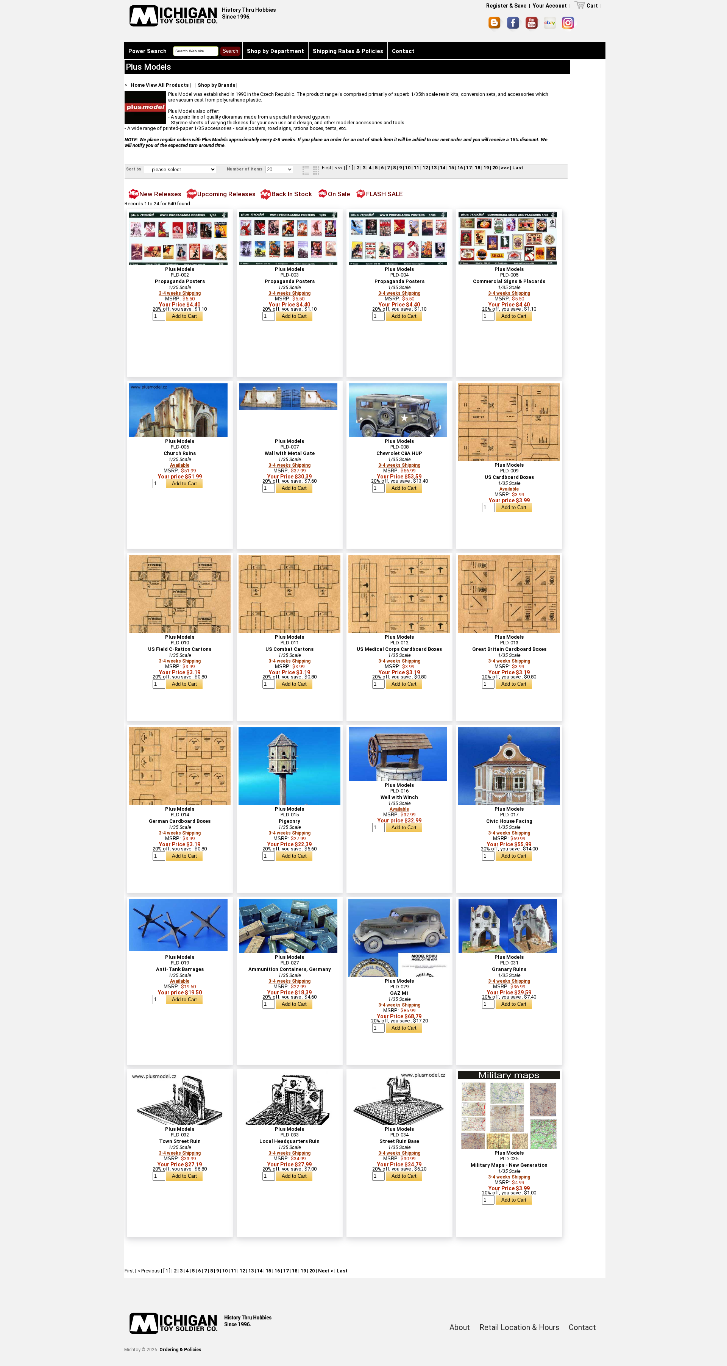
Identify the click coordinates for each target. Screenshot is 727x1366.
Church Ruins (180, 453)
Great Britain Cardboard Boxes (509, 649)
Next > (325, 1271)
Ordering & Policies (180, 1349)
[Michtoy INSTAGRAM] (569, 24)
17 (468, 167)
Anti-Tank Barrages (180, 969)
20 (495, 167)
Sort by (134, 169)
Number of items (245, 169)
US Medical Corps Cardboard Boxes (399, 649)
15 (451, 167)
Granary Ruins (509, 969)
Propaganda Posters (180, 281)
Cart (592, 6)
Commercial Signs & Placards (509, 281)
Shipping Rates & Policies (348, 51)
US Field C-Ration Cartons (179, 649)
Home (138, 85)
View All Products (167, 85)
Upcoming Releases (226, 194)
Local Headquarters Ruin (289, 1141)
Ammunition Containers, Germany (289, 969)
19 (486, 167)
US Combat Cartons (289, 649)
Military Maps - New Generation (509, 1165)
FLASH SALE (384, 194)
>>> (505, 167)
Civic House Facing (509, 821)
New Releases (160, 194)
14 (442, 167)
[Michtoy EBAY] (551, 24)
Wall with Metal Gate (290, 453)
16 (460, 167)
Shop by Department (275, 51)
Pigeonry (289, 821)
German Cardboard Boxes (180, 821)
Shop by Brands (216, 85)
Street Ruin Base (399, 1141)
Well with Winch (399, 797)
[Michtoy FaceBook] (514, 24)
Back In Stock (291, 194)
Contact (403, 51)
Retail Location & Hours (519, 1327)
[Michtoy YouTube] (533, 24)
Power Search (147, 51)
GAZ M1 (399, 993)
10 (407, 167)
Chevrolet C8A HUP (399, 453)
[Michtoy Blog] (496, 24)
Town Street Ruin (180, 1141)
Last (517, 167)
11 (416, 167)
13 (434, 167)
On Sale (339, 194)
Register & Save (506, 6)
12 (425, 167)
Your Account (550, 6)
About (459, 1327)
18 (477, 167)
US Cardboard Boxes (509, 477)
